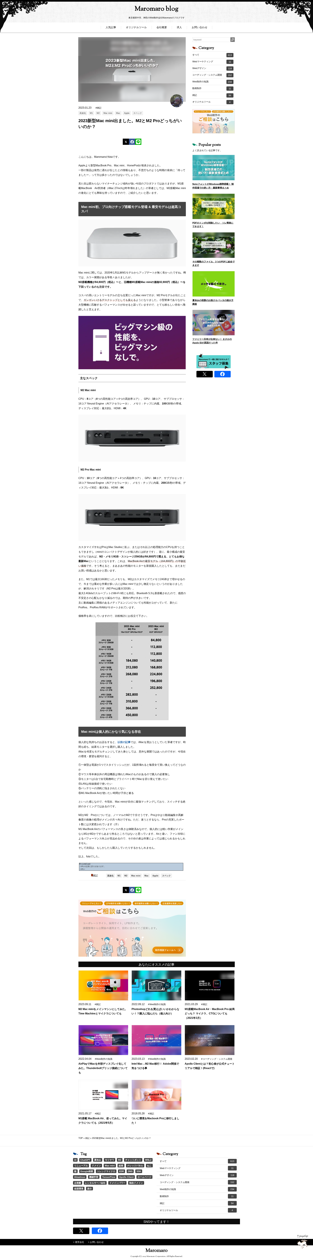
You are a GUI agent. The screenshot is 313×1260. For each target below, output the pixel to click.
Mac (118, 113)
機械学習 (93, 1177)
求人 (179, 27)
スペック (137, 113)
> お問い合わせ (96, 1242)
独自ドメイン (136, 1183)
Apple (126, 113)
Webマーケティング (211, 61)
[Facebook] (132, 142)
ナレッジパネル (135, 1165)
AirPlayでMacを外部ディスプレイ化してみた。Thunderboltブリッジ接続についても (103, 1068)
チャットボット (133, 1160)
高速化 (83, 113)
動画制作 (211, 88)
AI (75, 1160)
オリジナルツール (136, 27)
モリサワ (109, 1160)
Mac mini (108, 113)
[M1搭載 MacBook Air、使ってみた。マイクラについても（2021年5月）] (103, 1095)
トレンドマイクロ (106, 1171)
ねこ (149, 1165)
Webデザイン (212, 68)
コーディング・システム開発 (212, 75)
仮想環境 (78, 1188)
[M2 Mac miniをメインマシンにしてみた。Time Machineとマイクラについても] (103, 985)
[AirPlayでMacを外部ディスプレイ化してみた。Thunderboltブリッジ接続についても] (103, 1040)
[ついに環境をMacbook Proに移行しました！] (156, 1095)
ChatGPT (85, 1160)
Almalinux (79, 1177)
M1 (91, 113)
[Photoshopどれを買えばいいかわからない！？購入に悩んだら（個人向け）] (156, 985)
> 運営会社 (78, 1242)
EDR (121, 1171)
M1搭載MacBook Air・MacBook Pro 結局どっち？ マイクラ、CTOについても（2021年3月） (210, 1013)
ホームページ (144, 1177)
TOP (80, 1138)
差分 (89, 1188)
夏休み (97, 1160)
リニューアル (81, 1165)
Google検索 (86, 1171)
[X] (126, 142)
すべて (212, 54)
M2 (98, 113)
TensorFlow (108, 1177)
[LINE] (138, 142)
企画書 (77, 1183)
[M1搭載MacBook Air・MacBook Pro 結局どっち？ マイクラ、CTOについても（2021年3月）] (209, 985)
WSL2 (148, 1160)
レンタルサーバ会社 (95, 1183)
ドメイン (96, 1165)
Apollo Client (126, 1177)
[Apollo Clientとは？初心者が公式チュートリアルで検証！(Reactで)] (209, 1040)
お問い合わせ (199, 27)
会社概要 (161, 27)
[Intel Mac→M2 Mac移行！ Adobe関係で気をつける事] (156, 1040)
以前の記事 (124, 742)
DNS (130, 1171)
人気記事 (111, 27)
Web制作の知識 (212, 81)
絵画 (121, 1165)
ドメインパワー (117, 1183)
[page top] (302, 1242)
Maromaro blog (156, 9)
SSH (138, 1171)
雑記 (95, 875)
